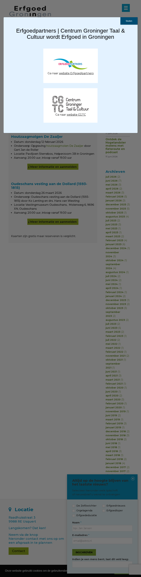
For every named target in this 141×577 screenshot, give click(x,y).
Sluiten (129, 21)
